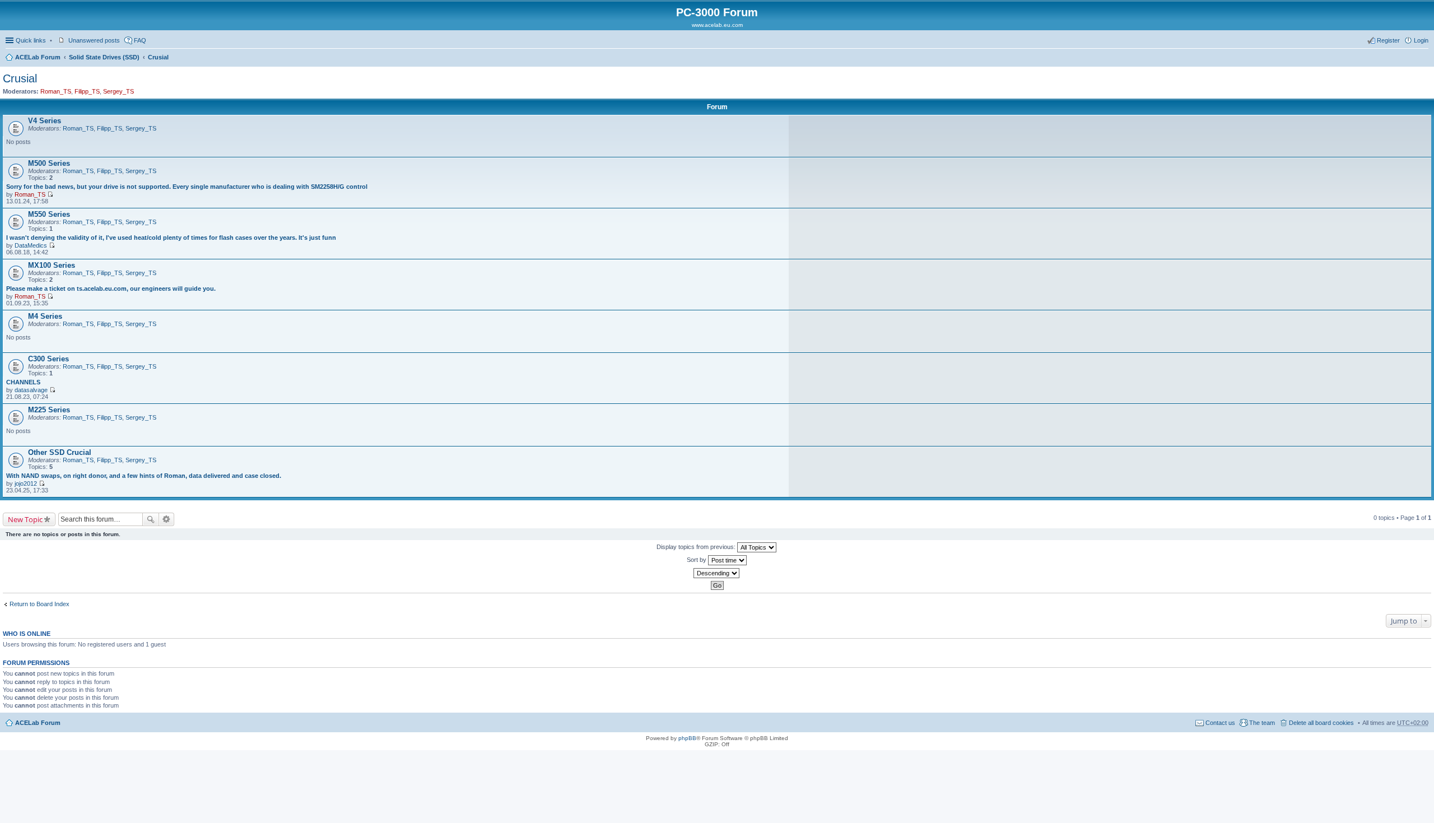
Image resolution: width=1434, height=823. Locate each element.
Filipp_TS (87, 91)
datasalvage (31, 390)
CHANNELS (23, 382)
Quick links (31, 40)
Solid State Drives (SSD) (104, 57)
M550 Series (49, 214)
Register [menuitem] (1388, 40)
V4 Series (44, 121)
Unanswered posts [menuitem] (94, 40)
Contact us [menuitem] (1220, 722)
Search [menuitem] (1423, 58)
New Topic (25, 519)
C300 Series (48, 359)
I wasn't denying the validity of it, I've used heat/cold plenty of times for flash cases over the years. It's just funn (171, 237)
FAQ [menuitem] (140, 40)
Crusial (158, 57)
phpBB (687, 738)
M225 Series (49, 410)
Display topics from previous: (697, 546)
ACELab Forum (37, 57)
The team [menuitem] (1262, 722)
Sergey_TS (118, 91)
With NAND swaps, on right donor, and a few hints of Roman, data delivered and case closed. (143, 475)
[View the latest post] (50, 194)
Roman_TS (55, 91)
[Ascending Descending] (717, 573)
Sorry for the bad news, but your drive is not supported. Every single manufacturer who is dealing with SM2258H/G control (186, 186)
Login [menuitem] (1421, 40)
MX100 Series (51, 265)
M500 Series (49, 163)
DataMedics (31, 245)
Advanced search (166, 519)
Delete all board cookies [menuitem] (1321, 722)
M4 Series (45, 316)
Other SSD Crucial (59, 452)
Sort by (697, 559)
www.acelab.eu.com (717, 25)
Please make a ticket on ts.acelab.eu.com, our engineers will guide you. (111, 288)
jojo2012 (26, 483)
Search (150, 519)
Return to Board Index (39, 604)
